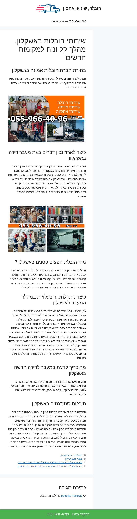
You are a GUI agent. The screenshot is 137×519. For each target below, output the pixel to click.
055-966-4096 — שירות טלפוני (68, 21)
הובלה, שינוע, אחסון (82, 8)
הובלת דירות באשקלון (71, 455)
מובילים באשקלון (73, 458)
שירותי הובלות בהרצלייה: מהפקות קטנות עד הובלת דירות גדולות (50, 466)
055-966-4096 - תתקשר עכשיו (68, 514)
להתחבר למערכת (71, 495)
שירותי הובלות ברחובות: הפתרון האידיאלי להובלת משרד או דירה (50, 462)
